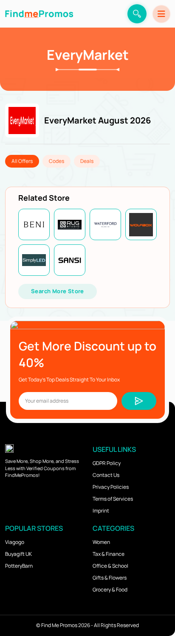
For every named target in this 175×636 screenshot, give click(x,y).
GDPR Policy (107, 463)
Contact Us (106, 475)
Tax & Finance (108, 554)
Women (101, 542)
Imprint (101, 510)
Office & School (110, 565)
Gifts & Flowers (110, 577)
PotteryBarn (19, 565)
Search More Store (57, 291)
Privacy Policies (111, 486)
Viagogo (14, 542)
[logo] (39, 14)
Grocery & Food (110, 589)
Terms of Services (113, 498)
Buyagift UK (18, 554)
